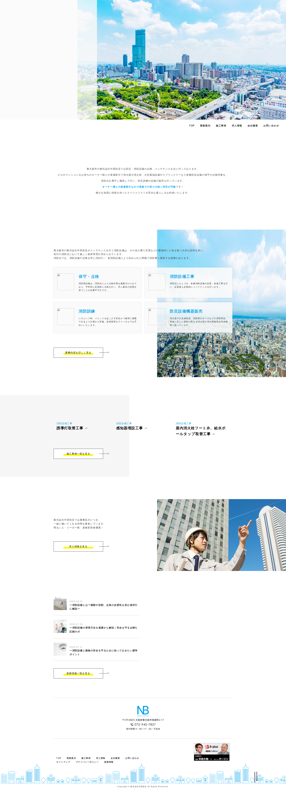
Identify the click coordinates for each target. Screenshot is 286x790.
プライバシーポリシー (87, 762)
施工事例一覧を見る (78, 453)
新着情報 (109, 762)
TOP (192, 125)
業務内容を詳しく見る (78, 352)
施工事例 (221, 125)
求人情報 (237, 125)
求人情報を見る (78, 546)
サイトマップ (63, 762)
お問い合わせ (271, 125)
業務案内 (205, 125)
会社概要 (253, 125)
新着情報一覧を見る (78, 673)
